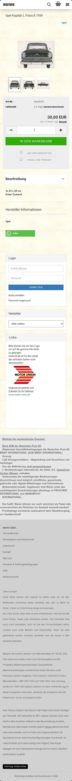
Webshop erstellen (24, 776)
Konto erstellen (16, 295)
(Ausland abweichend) (53, 107)
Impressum (9, 545)
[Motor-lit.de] (7, 4)
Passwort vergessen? (19, 300)
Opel (64, 22)
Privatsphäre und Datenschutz (18, 539)
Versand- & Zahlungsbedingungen (20, 564)
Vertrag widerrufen (15, 766)
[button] (11, 130)
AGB (5, 570)
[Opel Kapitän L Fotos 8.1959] (36, 48)
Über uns (7, 558)
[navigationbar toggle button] (67, 4)
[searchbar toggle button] (49, 4)
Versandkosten (11, 533)
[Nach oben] (61, 775)
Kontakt (7, 552)
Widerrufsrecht (10, 576)
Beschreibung (16, 179)
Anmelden (36, 287)
